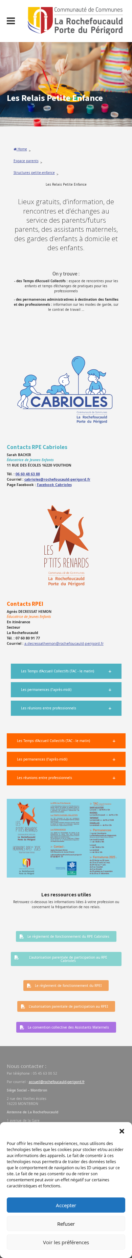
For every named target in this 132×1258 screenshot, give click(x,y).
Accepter (66, 1205)
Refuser (66, 1223)
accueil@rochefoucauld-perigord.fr (57, 1081)
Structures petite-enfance (34, 172)
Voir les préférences (66, 1242)
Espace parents (26, 160)
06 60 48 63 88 (28, 474)
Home (22, 149)
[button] (121, 1130)
